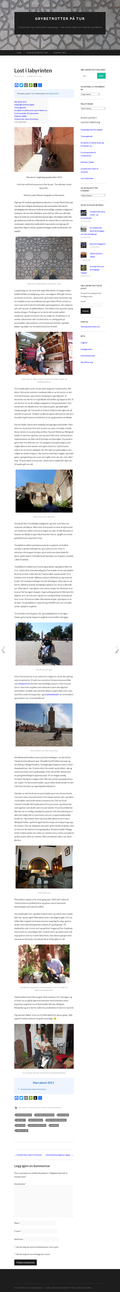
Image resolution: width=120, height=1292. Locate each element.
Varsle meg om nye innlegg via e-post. (33, 1254)
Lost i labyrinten (87, 178)
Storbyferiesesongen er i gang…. (60, 1155)
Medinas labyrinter (45, 1115)
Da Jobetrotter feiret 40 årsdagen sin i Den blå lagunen (92, 231)
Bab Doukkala (36, 1120)
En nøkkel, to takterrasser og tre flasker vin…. (31, 110)
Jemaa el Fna (24, 683)
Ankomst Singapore (97, 244)
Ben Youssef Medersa (56, 1120)
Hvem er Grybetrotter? (37, 53)
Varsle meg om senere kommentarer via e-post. (37, 1247)
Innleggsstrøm (86, 349)
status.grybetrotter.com (90, 326)
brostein (20, 1125)
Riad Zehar (63, 1115)
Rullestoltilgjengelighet (52, 1107)
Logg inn (84, 342)
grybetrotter (34, 76)
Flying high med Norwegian (24, 105)
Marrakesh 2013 (52, 93)
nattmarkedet (52, 694)
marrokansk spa (23, 1115)
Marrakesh (23, 1107)
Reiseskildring (35, 1107)
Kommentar (20, 1184)
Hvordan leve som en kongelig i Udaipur (92, 269)
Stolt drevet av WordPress (28, 1288)
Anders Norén (84, 1288)
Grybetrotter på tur (60, 19)
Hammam (54, 1125)
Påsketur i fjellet (20, 116)
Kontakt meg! (59, 53)
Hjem (19, 53)
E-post (18, 1231)
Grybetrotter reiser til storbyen (26, 119)
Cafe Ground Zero (37, 1125)
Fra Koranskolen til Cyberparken (26, 113)
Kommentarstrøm (88, 355)
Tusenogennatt (20, 108)
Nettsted (18, 1239)
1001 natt (20, 1120)
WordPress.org (87, 362)
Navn (17, 1223)
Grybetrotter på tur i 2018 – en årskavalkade (93, 214)
